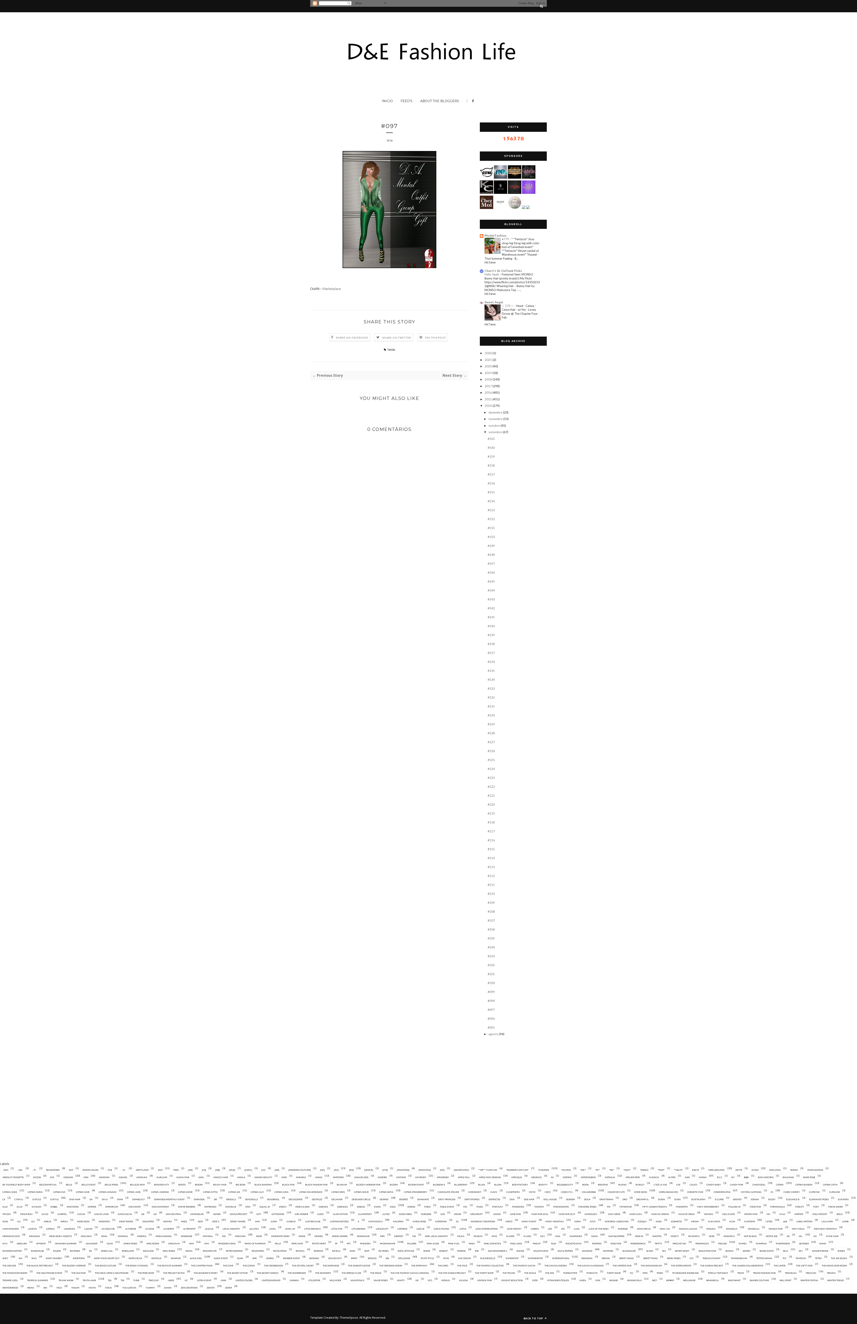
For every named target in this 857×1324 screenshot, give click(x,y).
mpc (382, 1236)
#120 (491, 804)
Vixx (597, 1280)
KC (457, 1221)
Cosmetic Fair (695, 1192)
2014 (488, 406)
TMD (645, 1273)
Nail (557, 1236)
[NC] (322, 1170)
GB (142, 1214)
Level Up (290, 1228)
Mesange (34, 1236)
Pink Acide (433, 1243)
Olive (110, 1243)
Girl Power (301, 1214)
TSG (110, 1280)
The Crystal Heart (303, 1265)
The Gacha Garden (556, 1265)
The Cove (228, 1265)
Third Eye (592, 1273)
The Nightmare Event (49, 1273)
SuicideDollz (487, 1258)
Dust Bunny (698, 1199)
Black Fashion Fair (316, 1184)
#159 (491, 456)
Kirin (577, 1221)
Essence (323, 1206)
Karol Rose (419, 1221)
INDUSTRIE (148, 1221)
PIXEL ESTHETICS (492, 1243)
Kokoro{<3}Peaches (616, 1221)
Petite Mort (319, 1243)
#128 (491, 733)
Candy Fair (736, 1184)
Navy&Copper (616, 1236)
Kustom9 (749, 1221)
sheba (841, 1251)
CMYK (532, 1192)
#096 (491, 1018)
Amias (318, 1177)
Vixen (582, 1280)
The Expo (443, 1265)
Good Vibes (405, 1214)
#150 (491, 537)
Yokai (108, 1287)
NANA (594, 1236)
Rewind (318, 1251)
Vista (535, 1280)
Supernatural (561, 1258)
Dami (120, 1199)
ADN (85, 1177)
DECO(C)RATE (296, 1199)
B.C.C (719, 1177)
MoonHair (363, 1236)
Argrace (536, 1177)
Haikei (497, 1214)
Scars (649, 1251)
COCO (548, 1192)
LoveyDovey (514, 1228)
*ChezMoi (543, 1170)
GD (155, 1214)
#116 (491, 840)
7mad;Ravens (815, 1170)
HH (768, 1214)
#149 (491, 546)
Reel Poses (169, 1251)
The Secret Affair (237, 1273)
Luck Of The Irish (599, 1228)
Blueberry (461, 1184)
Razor (57, 1251)
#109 (491, 902)
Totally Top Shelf (718, 1273)
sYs (691, 1258)
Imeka (64, 1221)
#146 (491, 572)
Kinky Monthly (554, 1221)
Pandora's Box (226, 1243)
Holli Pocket (819, 1214)
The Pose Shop (146, 1273)
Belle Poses (111, 1184)
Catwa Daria (35, 1192)
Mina (104, 1236)
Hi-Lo (782, 1214)
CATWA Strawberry (415, 1192)
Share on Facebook (352, 337)
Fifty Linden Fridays (654, 1206)
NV (815, 1236)
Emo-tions (73, 1206)
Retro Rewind (234, 1251)
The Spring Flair (351, 1273)
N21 (542, 1236)
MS (414, 1236)
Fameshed (518, 1206)
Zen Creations (189, 1287)
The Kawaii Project (711, 1265)
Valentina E (357, 1280)
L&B (785, 1221)
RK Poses (384, 1251)
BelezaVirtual (48, 1184)
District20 (494, 1199)
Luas (576, 1228)
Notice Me (772, 1236)
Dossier (570, 1199)
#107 (491, 920)
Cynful (18, 1199)
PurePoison (783, 1243)
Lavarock (69, 1228)
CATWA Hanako (107, 1192)
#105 (491, 938)
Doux (587, 1199)
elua (20, 1206)
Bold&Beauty (565, 1184)
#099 (491, 992)
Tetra (818, 1258)
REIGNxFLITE (210, 1251)
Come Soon (640, 1192)
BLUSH (497, 1184)
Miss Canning (164, 1236)
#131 (491, 706)
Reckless (148, 1251)
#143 (491, 599)
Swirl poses (673, 1258)
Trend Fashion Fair (764, 1273)
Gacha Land (101, 1214)
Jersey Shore (237, 1221)
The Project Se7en (174, 1273)
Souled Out (335, 1258)
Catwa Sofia (386, 1192)
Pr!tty (658, 1243)
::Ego (5, 1170)
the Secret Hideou (268, 1273)
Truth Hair (89, 1280)
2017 (488, 386)
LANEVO (32, 1228)
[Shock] (368, 1170)
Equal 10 (265, 1206)
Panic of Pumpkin (255, 1243)
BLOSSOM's (439, 1184)
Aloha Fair (182, 1177)
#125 (491, 760)
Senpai (746, 1251)
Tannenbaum (739, 1258)
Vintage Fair (484, 1280)
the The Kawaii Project (452, 1273)
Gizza (320, 1214)
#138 (491, 644)
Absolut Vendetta (13, 1177)
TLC (631, 1273)
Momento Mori (280, 1236)
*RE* (611, 1170)
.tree (176, 1170)
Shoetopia (79, 1258)
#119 (491, 813)
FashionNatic (561, 1206)
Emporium (111, 1206)
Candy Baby (713, 1184)
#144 (491, 590)
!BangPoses (53, 1170)
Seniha (729, 1251)
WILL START (785, 1280)
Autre (672, 1177)
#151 (491, 528)
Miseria (141, 1236)
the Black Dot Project (40, 1265)
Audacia (654, 1177)
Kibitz (508, 1221)
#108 (491, 911)
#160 (491, 447)
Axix (687, 1177)
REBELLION (128, 1251)
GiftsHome (278, 1214)
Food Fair (755, 1206)
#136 (491, 662)
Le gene (149, 1228)
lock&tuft (382, 1228)
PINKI (472, 1243)
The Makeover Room (14, 1273)
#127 (491, 742)
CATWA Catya (830, 1184)
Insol (184, 1221)
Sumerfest (512, 1258)
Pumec (743, 1243)
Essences (342, 1206)
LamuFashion (10, 1228)
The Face (462, 1265)
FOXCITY (799, 1206)
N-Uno (527, 1236)
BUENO (622, 1184)
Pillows (411, 1243)
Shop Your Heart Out (106, 1258)
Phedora (365, 1243)
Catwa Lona (282, 1192)
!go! (71, 1170)
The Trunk (509, 1273)
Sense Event (766, 1251)
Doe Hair (529, 1199)
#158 (491, 465)
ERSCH (282, 1206)
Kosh (659, 1221)
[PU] (336, 1170)
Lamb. (845, 1221)
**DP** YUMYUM (487, 1170)
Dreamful (642, 1199)
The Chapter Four (201, 1265)
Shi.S (34, 1258)
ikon (5, 1221)
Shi (20, 1258)
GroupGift (476, 1214)
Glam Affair (340, 1214)
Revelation (280, 1251)
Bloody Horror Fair (368, 1184)
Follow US (734, 1206)
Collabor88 (589, 1192)
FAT (608, 1206)
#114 (491, 858)
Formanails (777, 1206)
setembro (495, 432)
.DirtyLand (141, 1170)
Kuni (732, 1221)
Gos (443, 1214)
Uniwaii (294, 1280)
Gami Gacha (125, 1214)
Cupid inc (814, 1192)
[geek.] (248, 1170)
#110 (491, 894)
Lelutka (254, 1228)
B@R (746, 1177)
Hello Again (492, 274)
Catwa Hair (82, 1192)
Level (272, 1228)
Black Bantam (263, 1184)
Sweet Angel (494, 302)
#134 (491, 679)
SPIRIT (354, 1258)
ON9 (191, 1243)
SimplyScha (135, 1258)
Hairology (591, 1214)
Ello (5, 1206)
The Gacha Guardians (590, 1265)
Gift (258, 1214)
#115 (491, 849)
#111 (491, 885)
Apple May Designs (490, 1177)
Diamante (423, 1199)
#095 (491, 1027)
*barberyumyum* (517, 1170)
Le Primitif (189, 1228)
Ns (788, 1236)
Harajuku (635, 1214)
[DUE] (232, 1170)
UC (186, 1280)
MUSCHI (478, 1236)
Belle (69, 1184)
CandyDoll (758, 1184)
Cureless (834, 1192)
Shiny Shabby (54, 1258)
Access (37, 1177)
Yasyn (92, 1287)
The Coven (249, 1265)
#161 (491, 439)
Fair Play (497, 1206)
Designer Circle (361, 1199)
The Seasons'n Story (206, 1273)
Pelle (278, 1243)
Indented (104, 1221)
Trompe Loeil (10, 1280)
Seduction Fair (707, 1251)
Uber (171, 1280)
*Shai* (627, 1170)
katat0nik (441, 1221)
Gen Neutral (173, 1214)
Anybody (420, 1177)
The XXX (549, 1273)
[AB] (190, 1170)
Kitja (593, 1221)
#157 (491, 474)
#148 (491, 554)
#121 (491, 795)
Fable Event (447, 1206)
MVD (494, 1236)
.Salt (160, 1170)
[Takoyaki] (424, 1170)
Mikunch (86, 1236)
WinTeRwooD (10, 1287)
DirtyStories (471, 1199)
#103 (491, 956)
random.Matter (12, 1251)
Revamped (258, 1251)
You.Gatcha (129, 1287)
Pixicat (537, 1243)
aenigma (104, 1177)
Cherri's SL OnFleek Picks (503, 271)
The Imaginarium (651, 1265)
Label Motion (804, 1221)
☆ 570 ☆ (508, 306)
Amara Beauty (263, 1177)
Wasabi (613, 1280)
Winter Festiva (809, 1280)
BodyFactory (520, 1184)
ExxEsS (411, 1206)
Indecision (83, 1221)
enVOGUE (230, 1206)
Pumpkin (761, 1243)
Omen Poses (130, 1243)
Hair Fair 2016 (539, 1214)
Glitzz (386, 1214)
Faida (479, 1206)
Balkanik (788, 1177)
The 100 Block (839, 1258)
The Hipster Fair (622, 1265)
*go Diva (566, 1170)
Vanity (401, 1280)
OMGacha (174, 1243)
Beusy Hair (220, 1184)
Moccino (240, 1236)
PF (336, 1243)
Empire (92, 1206)
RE (90, 1251)
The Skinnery (323, 1273)
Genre (217, 1214)
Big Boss (240, 1184)
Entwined (210, 1206)
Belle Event (88, 1184)
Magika (711, 1228)
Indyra (167, 1221)
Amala (241, 1177)
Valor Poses (381, 1280)
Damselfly (138, 1199)
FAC (465, 1206)
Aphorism (443, 1177)
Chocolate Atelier (448, 1192)
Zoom (228, 1287)
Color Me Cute (616, 1192)
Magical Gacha (688, 1228)
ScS (664, 1251)
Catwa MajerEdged (310, 1192)
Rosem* (443, 1251)
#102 (491, 965)
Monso (318, 1236)
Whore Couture (759, 1280)
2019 (488, 373)
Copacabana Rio (668, 1192)
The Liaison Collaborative (747, 1265)
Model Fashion (495, 235)
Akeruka (141, 1177)
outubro (494, 425)
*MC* (583, 1170)
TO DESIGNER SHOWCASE (685, 1273)
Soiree (270, 1258)
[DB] (217, 1170)
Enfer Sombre (186, 1206)
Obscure (22, 1243)
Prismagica (702, 1243)
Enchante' (135, 1206)
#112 (491, 876)
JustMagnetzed (339, 1221)
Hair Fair (515, 1214)
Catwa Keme (185, 1192)
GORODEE (426, 1214)
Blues (481, 1184)
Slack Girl (196, 1258)
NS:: (801, 1236)
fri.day (6, 1214)
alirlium (161, 1177)
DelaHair (337, 1199)
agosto (493, 1034)
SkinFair (176, 1258)
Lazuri (88, 1228)
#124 (491, 769)
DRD (624, 1199)
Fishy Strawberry (708, 1206)
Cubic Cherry (792, 1192)
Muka (460, 1236)
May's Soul (798, 1228)
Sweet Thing (650, 1258)
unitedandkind (271, 1280)
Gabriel (62, 1214)
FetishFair (626, 1206)
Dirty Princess (446, 1199)
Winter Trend (835, 1280)
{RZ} (442, 1170)
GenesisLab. (197, 1214)
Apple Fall (464, 1177)
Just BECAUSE (312, 1221)
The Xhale (530, 1273)
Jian (257, 1221)
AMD (284, 1177)
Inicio (387, 101)
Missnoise (186, 1236)
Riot (366, 1251)
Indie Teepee (126, 1221)
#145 (491, 581)
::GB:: (20, 1170)
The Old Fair (78, 1273)
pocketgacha (574, 1243)
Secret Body (682, 1251)
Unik (223, 1280)
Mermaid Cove (11, 1236)
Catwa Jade (134, 1192)
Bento (182, 1184)
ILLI (19, 1221)
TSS (122, 1280)
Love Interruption (486, 1228)
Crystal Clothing (751, 1192)
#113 (491, 867)
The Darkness (331, 1265)
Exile (393, 1206)
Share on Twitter (396, 337)
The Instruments (681, 1265)
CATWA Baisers (803, 1184)
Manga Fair (776, 1228)
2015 (488, 399)
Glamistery (365, 1214)
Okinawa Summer (66, 1243)
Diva (512, 1199)
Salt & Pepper (565, 1251)
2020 (488, 366)
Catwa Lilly (257, 1192)
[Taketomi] (403, 1170)
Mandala (731, 1228)
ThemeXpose (349, 1318)
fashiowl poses (587, 1206)
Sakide (520, 1251)
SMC (254, 1258)
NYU (5, 1243)
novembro (496, 419)
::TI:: (34, 1170)
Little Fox (336, 1228)
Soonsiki (314, 1258)
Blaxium (342, 1184)
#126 (491, 751)
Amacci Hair (220, 1177)
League (209, 1228)
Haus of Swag (686, 1214)
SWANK (606, 1258)
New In (639, 1236)
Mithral (208, 1236)
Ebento (737, 1199)
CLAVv (493, 1192)
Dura (677, 1199)
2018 (488, 379)
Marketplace (331, 289)
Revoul (300, 1251)
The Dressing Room (390, 1265)
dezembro (495, 412)
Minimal (123, 1236)
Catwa (780, 1184)
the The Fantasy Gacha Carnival (410, 1273)
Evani (377, 1206)
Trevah (831, 1273)
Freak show (835, 1206)
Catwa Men (338, 1192)
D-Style (54, 1199)
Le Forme (130, 1228)
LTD (563, 1228)
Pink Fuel (454, 1243)
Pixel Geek (516, 1243)
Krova (695, 1221)
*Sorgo (644, 1170)
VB (416, 1280)
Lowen (535, 1228)
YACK (59, 1287)
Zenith (211, 1287)
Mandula (753, 1228)
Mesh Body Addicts (60, 1236)
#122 (491, 786)
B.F (733, 1177)
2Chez (755, 1170)
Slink (240, 1258)
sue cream (464, 1258)
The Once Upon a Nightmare (112, 1273)
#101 (491, 974)
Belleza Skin (137, 1184)
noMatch (729, 1236)
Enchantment (160, 1206)
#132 (491, 697)
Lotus (463, 1228)
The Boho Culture (105, 1265)
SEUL (785, 1251)
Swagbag (587, 1258)
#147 (491, 563)
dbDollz (231, 1199)
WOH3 (30, 1287)
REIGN (188, 1251)
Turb (136, 1280)
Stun (446, 1258)
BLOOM (394, 1184)
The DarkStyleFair (359, 1265)
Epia (247, 1206)
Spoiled (372, 1258)
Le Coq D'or (108, 1228)
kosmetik (676, 1221)
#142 (491, 608)
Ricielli (336, 1251)
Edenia (755, 1199)
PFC (349, 1243)
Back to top (534, 1318)
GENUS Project (238, 1214)
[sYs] (385, 1170)
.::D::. (123, 1170)
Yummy (150, 1287)
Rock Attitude (406, 1251)
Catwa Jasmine (160, 1192)
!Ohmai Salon (90, 1170)
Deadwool (273, 1199)
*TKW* (661, 1170)
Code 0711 (567, 1192)
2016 (488, 392)
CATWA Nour (361, 1192)
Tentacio (801, 1258)
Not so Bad (750, 1236)
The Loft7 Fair (804, 1265)
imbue (47, 1221)
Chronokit (474, 1192)
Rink (352, 1251)
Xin (45, 1287)
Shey (5, 1258)
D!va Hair (74, 1199)
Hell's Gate (728, 1214)
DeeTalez (317, 1199)
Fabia (427, 1206)
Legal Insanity (231, 1228)
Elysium (36, 1206)
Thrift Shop (614, 1273)
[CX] (204, 1170)
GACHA (81, 1214)
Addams (68, 1177)
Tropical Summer (37, 1280)
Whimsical (712, 1280)
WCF (654, 1280)
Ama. (201, 1177)
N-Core (510, 1236)
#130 (491, 715)
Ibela (839, 1214)
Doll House (550, 1199)
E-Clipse (719, 1199)
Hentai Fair (750, 1214)
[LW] (277, 1170)
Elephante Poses (819, 1199)
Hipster (798, 1214)
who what (734, 1280)
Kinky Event (529, 1221)
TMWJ (660, 1273)
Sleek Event (221, 1258)
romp (426, 1251)
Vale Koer (335, 1280)
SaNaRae (587, 1251)
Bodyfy (543, 1184)
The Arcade (9, 1265)
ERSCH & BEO (302, 1206)
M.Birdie (623, 1228)
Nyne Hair (832, 1236)
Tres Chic (811, 1273)
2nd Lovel (775, 1170)
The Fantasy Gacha (524, 1265)
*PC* (597, 1170)
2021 (488, 360)
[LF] (263, 1170)
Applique (516, 1177)
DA (91, 1199)
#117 (491, 831)
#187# (695, 1170)
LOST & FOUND (441, 1228)
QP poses (804, 1243)
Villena (463, 1280)
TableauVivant (711, 1258)
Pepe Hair (297, 1243)
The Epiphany (419, 1265)
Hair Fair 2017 (567, 1214)
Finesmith (682, 1206)
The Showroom (297, 1273)
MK (224, 1236)
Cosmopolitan (722, 1192)
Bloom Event (416, 1184)
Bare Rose (809, 1177)
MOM (259, 1236)
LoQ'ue (420, 1228)
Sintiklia (156, 1258)
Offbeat (41, 1243)
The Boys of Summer (169, 1265)
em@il (54, 1206)
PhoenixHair (387, 1243)
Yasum (75, 1287)
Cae (678, 1184)
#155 (491, 492)
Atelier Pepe (633, 1177)
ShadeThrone (820, 1251)
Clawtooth (513, 1192)
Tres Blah (791, 1273)
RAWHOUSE (37, 1251)
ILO (33, 1221)
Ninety (675, 1236)
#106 (491, 929)
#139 (491, 635)
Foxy (816, 1206)
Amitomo (338, 1177)
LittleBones (358, 1228)
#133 (491, 688)
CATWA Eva (59, 1192)
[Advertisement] (513, 1074)
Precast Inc (679, 1243)
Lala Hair (827, 1221)
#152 (491, 519)
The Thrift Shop (484, 1273)
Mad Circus (644, 1228)
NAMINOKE (576, 1236)
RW (477, 1251)
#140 (491, 626)
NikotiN (656, 1236)
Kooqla (642, 1221)
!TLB (110, 1170)
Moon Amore (340, 1236)
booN (585, 1184)
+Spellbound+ (716, 1170)
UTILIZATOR (314, 1280)
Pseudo (722, 1243)
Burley (640, 1184)
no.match (694, 1236)
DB (215, 1199)
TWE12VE (153, 1280)
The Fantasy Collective (490, 1265)
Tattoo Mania (764, 1258)
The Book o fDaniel (136, 1265)
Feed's (406, 101)
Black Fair (288, 1184)
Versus (445, 1280)
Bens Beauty (161, 1184)
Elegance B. (793, 1199)
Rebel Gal (107, 1251)
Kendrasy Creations (483, 1221)
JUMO (273, 1221)
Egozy (772, 1199)
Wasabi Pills (634, 1280)
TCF (784, 1258)
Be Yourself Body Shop (16, 1184)
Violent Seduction (512, 1280)
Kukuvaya (714, 1221)
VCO (430, 1280)
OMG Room (152, 1243)
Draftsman (606, 1199)
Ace (52, 1177)
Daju (105, 1199)
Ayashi (703, 1177)
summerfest (535, 1258)
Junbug (291, 1221)
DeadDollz (251, 1199)
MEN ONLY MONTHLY (825, 1228)
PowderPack (638, 1243)
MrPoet (398, 1236)
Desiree (384, 1199)
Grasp (457, 1214)
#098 (491, 1001)
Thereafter (570, 1273)
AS (552, 1177)
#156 (491, 483)
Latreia (50, 1228)
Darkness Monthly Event (169, 1199)
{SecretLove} (461, 1170)
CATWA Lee (234, 1192)
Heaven (708, 1214)
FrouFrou (26, 1214)
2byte (738, 1170)
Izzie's (215, 1221)
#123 (491, 778)
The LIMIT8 (780, 1265)
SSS (387, 1258)
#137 (491, 653)
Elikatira (843, 1199)
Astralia (610, 1177)
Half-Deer (614, 1214)
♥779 (506, 239)
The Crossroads (273, 1265)
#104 (491, 947)
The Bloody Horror (74, 1265)
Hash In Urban (660, 1214)
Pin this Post (435, 337)
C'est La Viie (660, 1184)
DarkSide (199, 1199)
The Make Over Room (834, 1265)
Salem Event (540, 1251)
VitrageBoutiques (558, 1280)
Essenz (361, 1206)
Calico (693, 1184)
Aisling (123, 1177)
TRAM (740, 1273)
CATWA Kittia (210, 1192)
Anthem (401, 1177)
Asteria (567, 1177)
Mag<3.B (665, 1228)
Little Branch (312, 1228)
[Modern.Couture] (299, 1170)
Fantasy (539, 1206)
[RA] (351, 1170)
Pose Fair (616, 1243)
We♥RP (670, 1280)
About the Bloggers (439, 101)
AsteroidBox (588, 1177)
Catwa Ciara (9, 1192)
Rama (822, 1243)
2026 (488, 353)
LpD (550, 1228)
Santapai (608, 1251)
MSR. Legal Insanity (436, 1236)
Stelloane (404, 1258)
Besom (199, 1184)
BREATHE (603, 1184)
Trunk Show (65, 1280)
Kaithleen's (375, 1221)
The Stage (375, 1273)
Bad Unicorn (766, 1177)
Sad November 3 (497, 1251)
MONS (302, 1236)
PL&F (553, 1243)
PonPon (596, 1243)
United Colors (243, 1280)
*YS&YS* (678, 1170)
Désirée (403, 1199)
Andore (382, 1177)
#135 (491, 670)
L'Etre (768, 1221)
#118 (491, 822)
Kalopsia (398, 1221)
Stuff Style (427, 1258)
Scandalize (629, 1251)
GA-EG (45, 1214)
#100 (491, 983)
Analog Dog (361, 1177)
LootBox (402, 1228)
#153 (491, 510)
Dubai (661, 1199)
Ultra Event (204, 1280)
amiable (301, 1177)
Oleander (92, 1243)
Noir (711, 1236)
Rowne (461, 1251)
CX (3, 1199)
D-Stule (36, 1199)
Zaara (168, 1287)
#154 (491, 501)
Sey (801, 1251)
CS (772, 1192)
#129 (491, 724)
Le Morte (168, 1228)
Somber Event (291, 1258)
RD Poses (75, 1251)
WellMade (689, 1280)
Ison (200, 1221)
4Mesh (794, 1170)
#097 (491, 1010)
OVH (206, 1243)
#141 (491, 617)
